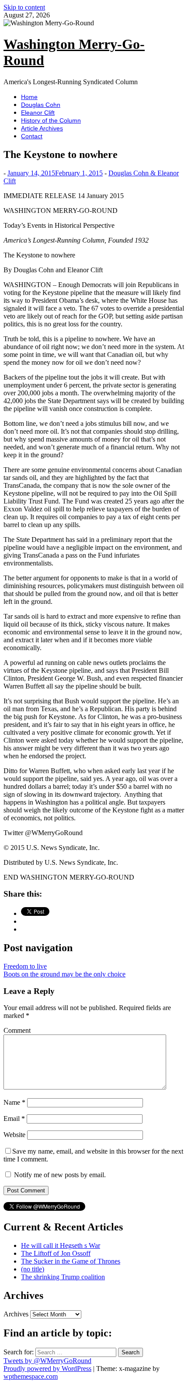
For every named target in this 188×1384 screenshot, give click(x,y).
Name (14, 1102)
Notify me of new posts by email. (60, 1174)
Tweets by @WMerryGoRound (47, 1360)
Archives (15, 1314)
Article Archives (42, 128)
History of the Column (51, 120)
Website (14, 1134)
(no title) (32, 1269)
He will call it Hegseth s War (60, 1245)
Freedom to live (25, 966)
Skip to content (24, 7)
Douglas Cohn (40, 104)
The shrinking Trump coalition (63, 1277)
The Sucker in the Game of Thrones (70, 1261)
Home (29, 96)
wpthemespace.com (30, 1376)
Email (14, 1118)
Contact (31, 136)
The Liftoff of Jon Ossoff (56, 1253)
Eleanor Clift (38, 112)
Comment (17, 1030)
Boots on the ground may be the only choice (64, 974)
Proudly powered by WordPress (47, 1368)
